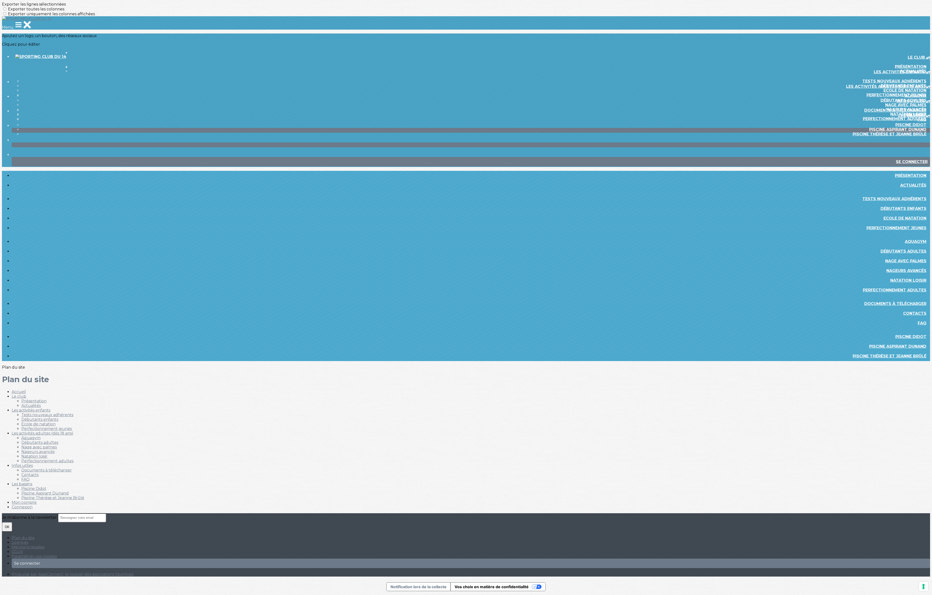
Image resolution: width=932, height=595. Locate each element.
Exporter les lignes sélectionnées (34, 4)
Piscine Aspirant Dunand (897, 129)
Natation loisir (908, 280)
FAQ (922, 119)
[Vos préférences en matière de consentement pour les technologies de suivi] (923, 586)
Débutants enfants (903, 208)
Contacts (914, 313)
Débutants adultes (903, 251)
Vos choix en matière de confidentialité (492, 586)
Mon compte (24, 502)
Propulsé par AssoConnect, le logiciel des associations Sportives (72, 574)
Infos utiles (22, 465)
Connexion (22, 507)
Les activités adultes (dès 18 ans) (42, 433)
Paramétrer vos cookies (34, 556)
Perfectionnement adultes (894, 118)
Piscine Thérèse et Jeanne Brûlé (889, 134)
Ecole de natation (904, 90)
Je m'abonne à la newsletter (30, 517)
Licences (20, 542)
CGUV (17, 551)
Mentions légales (28, 547)
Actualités (913, 185)
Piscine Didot (910, 125)
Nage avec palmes (905, 105)
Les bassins (22, 484)
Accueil (19, 391)
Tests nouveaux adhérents (894, 81)
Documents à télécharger (895, 110)
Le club (19, 396)
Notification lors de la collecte (419, 586)
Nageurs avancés (906, 270)
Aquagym (915, 95)
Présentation (910, 66)
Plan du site (23, 538)
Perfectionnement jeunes (896, 95)
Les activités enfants (31, 410)
